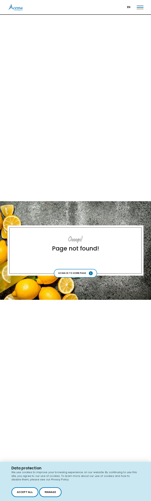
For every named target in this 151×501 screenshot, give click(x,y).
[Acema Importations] (15, 9)
